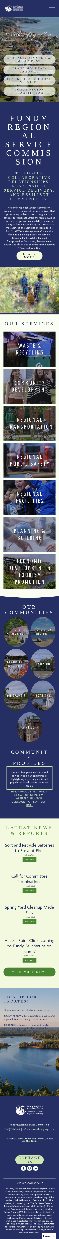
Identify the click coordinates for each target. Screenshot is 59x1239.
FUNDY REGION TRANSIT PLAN (29, 91)
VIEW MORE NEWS (29, 971)
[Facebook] (23, 1168)
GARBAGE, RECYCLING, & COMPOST (29, 59)
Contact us (29, 1160)
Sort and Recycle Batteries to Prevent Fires (29, 847)
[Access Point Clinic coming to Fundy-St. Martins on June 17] (29, 933)
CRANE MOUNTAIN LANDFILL (29, 70)
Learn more (29, 256)
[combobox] (49, 1236)
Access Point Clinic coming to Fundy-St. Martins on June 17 (29, 946)
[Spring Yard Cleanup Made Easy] (29, 901)
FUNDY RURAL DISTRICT (24, 791)
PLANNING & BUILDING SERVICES (29, 80)
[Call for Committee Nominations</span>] (29, 870)
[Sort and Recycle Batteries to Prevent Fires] (29, 839)
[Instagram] (29, 1168)
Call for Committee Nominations (29, 878)
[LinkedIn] (35, 1168)
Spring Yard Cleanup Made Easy (29, 909)
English (46, 1236)
